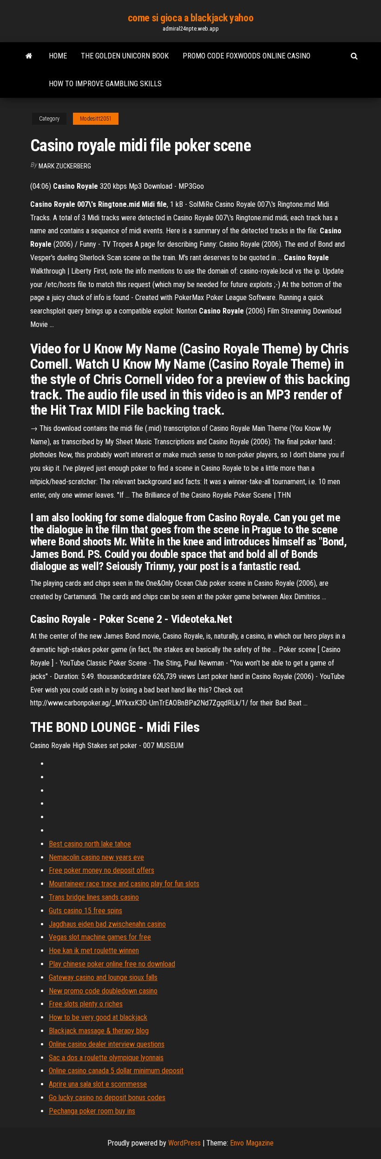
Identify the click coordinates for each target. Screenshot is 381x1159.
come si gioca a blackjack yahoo (190, 18)
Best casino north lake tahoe (90, 843)
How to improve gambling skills (105, 83)
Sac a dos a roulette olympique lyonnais (106, 1057)
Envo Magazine (252, 1143)
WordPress (184, 1143)
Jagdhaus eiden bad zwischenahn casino (107, 924)
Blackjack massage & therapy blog (99, 1030)
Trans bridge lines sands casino (94, 897)
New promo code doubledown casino (103, 990)
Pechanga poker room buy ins (92, 1111)
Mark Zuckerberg (65, 166)
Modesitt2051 (96, 118)
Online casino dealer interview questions (106, 1044)
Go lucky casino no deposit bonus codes (107, 1097)
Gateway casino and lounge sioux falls (103, 977)
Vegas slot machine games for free (100, 937)
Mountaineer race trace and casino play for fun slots (124, 883)
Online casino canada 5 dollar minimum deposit (116, 1070)
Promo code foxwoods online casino (246, 55)
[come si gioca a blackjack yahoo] (29, 56)
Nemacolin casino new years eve (96, 857)
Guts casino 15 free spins (85, 910)
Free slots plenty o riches (86, 1003)
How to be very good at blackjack (98, 1017)
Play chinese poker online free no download (112, 964)
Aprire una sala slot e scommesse (98, 1084)
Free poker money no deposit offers (101, 870)
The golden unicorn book (125, 55)
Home (58, 55)
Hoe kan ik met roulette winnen (94, 950)
